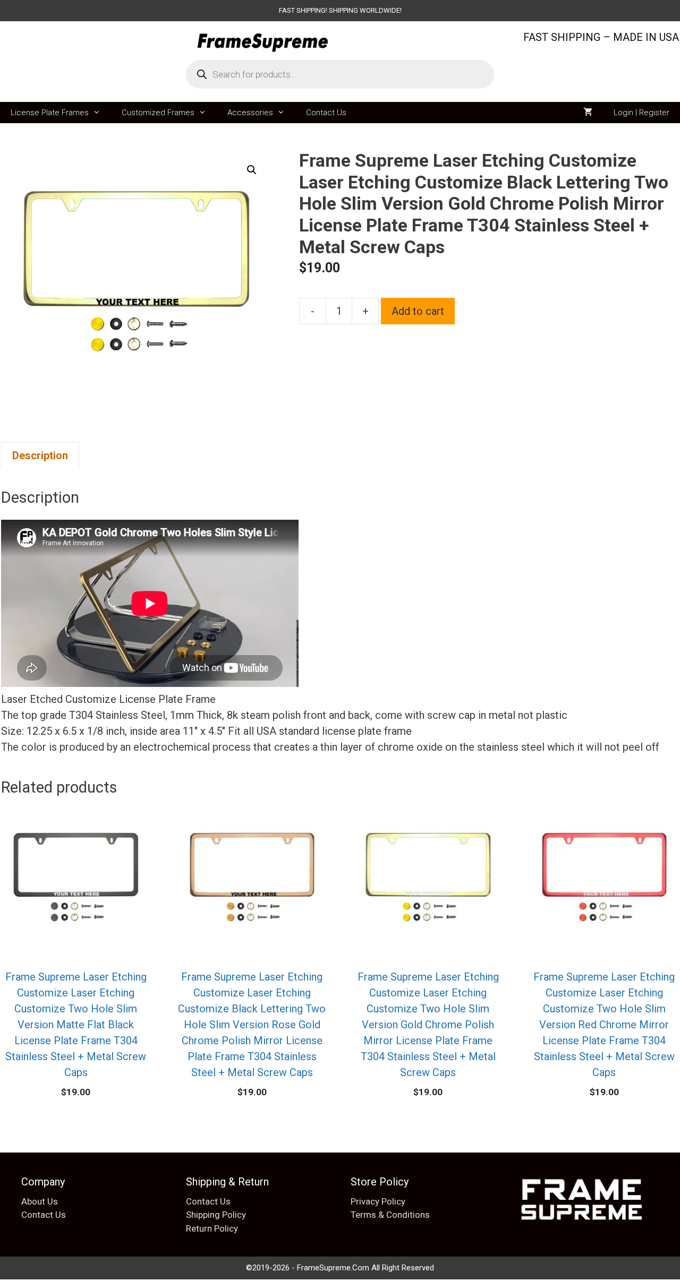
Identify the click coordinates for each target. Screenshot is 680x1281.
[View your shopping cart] (588, 112)
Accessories (250, 112)
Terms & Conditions (390, 1214)
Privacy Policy (378, 1201)
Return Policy (212, 1228)
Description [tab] (40, 455)
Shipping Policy (216, 1214)
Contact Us (326, 112)
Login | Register (641, 112)
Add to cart (418, 311)
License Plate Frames (50, 112)
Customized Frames (158, 112)
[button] (251, 169)
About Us (39, 1201)
